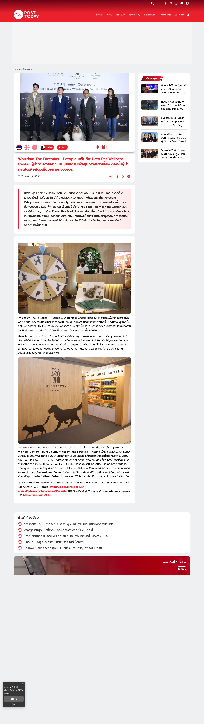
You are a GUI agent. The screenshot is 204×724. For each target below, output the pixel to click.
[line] (128, 176)
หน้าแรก (17, 69)
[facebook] (117, 176)
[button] (188, 14)
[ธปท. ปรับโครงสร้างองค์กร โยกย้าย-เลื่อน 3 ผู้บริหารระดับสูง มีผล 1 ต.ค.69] (149, 137)
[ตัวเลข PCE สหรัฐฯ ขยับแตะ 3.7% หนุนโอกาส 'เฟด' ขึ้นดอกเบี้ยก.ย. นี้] (149, 88)
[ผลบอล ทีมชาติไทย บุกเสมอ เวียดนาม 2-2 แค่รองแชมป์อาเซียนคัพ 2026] (149, 105)
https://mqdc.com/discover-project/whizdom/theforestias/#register (51, 489)
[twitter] (123, 176)
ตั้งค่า (14, 704)
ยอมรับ (14, 699)
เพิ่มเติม (7, 693)
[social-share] (165, 3)
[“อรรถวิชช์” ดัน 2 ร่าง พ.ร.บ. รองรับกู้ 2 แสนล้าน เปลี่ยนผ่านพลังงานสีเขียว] (149, 153)
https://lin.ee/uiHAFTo (37, 495)
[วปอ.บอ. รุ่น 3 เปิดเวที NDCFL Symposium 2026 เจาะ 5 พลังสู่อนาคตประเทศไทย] (149, 121)
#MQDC (182, 568)
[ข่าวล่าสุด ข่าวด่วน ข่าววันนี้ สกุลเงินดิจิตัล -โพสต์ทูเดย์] (26, 14)
